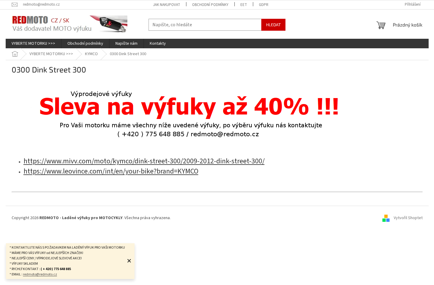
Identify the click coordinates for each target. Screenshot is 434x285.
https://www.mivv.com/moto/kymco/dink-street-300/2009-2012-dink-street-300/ (144, 161)
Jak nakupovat (166, 4)
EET (243, 4)
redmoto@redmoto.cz (40, 274)
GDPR (263, 4)
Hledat (273, 24)
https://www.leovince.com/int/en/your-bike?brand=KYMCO (111, 171)
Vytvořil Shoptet (408, 218)
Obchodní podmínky (210, 4)
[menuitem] (33, 43)
